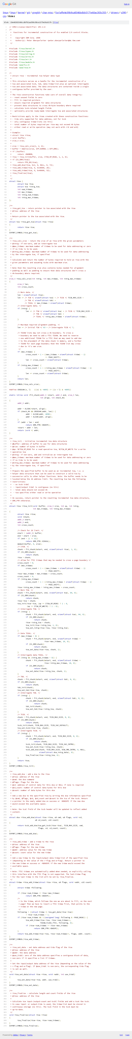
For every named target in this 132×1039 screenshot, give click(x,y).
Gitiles (15, 1035)
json (127, 1035)
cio (4, 16)
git (28, 12)
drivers (115, 12)
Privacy (23, 1035)
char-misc (47, 12)
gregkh (36, 12)
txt (121, 1035)
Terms (29, 1035)
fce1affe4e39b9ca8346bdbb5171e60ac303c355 (80, 12)
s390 (123, 12)
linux (5, 12)
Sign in (126, 4)
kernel (21, 12)
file (56, 22)
